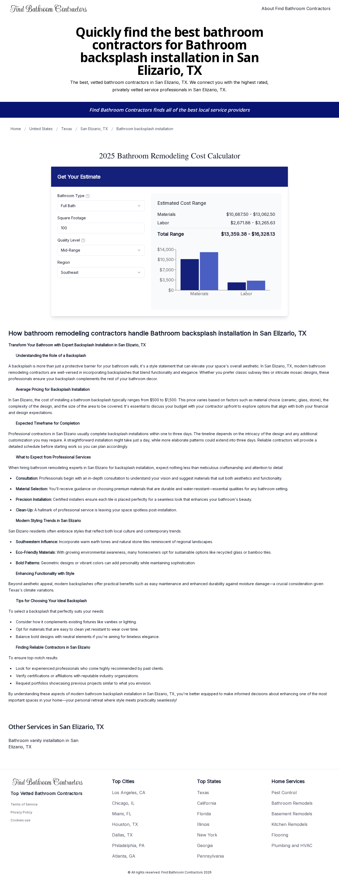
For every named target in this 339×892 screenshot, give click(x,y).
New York (207, 835)
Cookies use (20, 820)
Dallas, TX (122, 835)
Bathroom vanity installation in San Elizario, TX (43, 743)
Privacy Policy (21, 812)
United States (41, 128)
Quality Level (68, 240)
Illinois (203, 824)
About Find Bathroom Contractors (296, 8)
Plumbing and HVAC (291, 845)
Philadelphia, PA (128, 845)
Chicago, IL (123, 803)
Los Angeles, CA (128, 792)
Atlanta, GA (123, 856)
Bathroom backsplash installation (145, 128)
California (206, 803)
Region (63, 262)
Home (16, 128)
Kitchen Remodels (289, 824)
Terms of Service (24, 804)
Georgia (205, 845)
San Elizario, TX (94, 128)
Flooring (279, 835)
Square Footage (71, 218)
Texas (66, 128)
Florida (204, 813)
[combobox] (101, 206)
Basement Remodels (291, 813)
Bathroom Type (70, 195)
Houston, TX (125, 824)
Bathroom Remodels (292, 803)
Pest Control (284, 792)
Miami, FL (121, 813)
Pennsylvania (210, 856)
